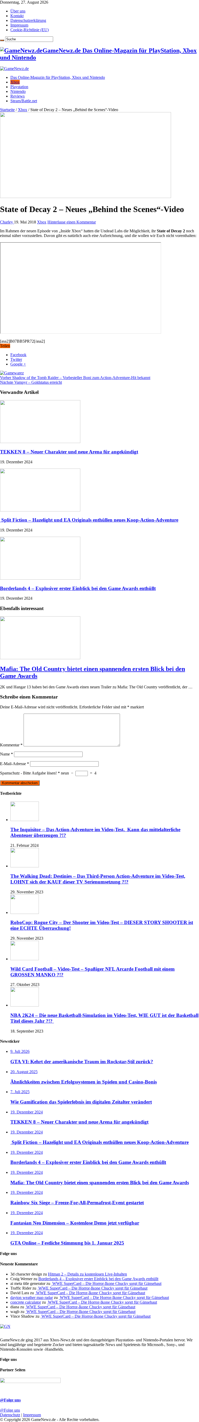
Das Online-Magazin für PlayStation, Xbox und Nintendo (57, 77)
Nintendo (18, 91)
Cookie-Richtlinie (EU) (29, 30)
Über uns (17, 11)
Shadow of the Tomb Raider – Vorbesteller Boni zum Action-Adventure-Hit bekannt (75, 377)
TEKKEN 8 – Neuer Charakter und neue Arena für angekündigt (69, 451)
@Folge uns (10, 1400)
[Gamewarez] (12, 373)
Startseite (7, 109)
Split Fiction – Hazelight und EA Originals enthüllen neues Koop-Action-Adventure (89, 520)
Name (6, 754)
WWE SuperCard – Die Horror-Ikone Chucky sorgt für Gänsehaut (106, 1283)
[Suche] (2, 40)
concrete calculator (25, 1302)
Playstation (19, 87)
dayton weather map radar (31, 1297)
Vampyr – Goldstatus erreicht (31, 382)
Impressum (19, 25)
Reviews (17, 96)
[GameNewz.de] (14, 68)
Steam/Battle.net (23, 101)
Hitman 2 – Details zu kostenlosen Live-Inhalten (87, 1274)
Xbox (15, 82)
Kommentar (11, 745)
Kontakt (17, 16)
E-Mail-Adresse (14, 763)
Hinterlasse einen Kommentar (71, 222)
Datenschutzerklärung (28, 20)
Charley (7, 222)
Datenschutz (10, 1415)
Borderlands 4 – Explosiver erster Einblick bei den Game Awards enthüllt (78, 588)
